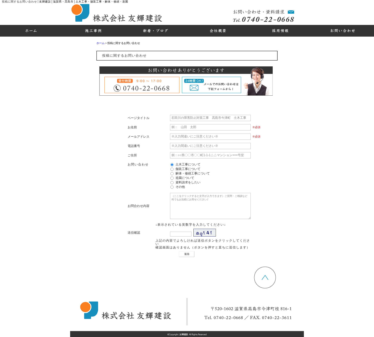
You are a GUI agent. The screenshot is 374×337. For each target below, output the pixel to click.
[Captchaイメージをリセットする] (218, 234)
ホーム (100, 43)
